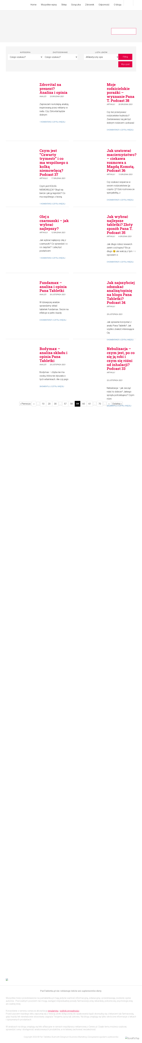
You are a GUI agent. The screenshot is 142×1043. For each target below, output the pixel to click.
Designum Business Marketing (73, 1037)
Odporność (104, 4)
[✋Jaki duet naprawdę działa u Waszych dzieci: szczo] (120, 537)
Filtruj (125, 56)
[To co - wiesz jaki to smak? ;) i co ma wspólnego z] (120, 672)
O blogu (117, 4)
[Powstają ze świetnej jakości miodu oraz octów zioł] (87, 461)
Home (33, 4)
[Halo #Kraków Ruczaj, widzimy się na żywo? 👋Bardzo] (21, 478)
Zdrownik (89, 4)
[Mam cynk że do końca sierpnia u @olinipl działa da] (54, 436)
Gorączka (76, 4)
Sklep (64, 4)
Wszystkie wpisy (49, 4)
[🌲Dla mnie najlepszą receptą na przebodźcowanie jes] (21, 752)
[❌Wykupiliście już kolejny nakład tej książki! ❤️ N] (87, 787)
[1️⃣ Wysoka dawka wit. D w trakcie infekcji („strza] (54, 739)
